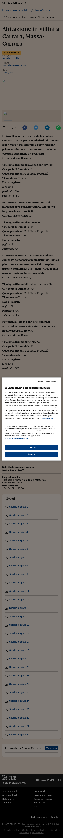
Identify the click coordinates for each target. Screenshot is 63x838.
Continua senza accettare (48, 381)
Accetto (31, 454)
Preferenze (31, 447)
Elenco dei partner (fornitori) (16, 438)
